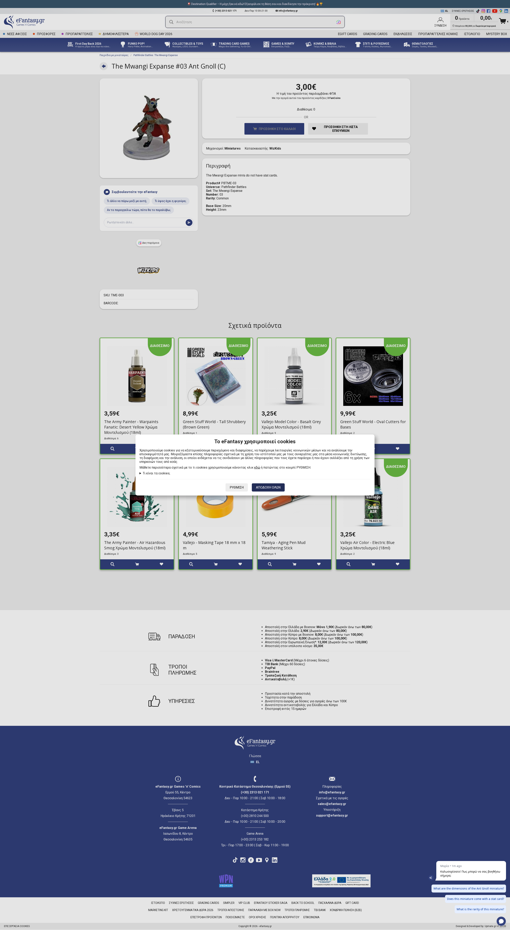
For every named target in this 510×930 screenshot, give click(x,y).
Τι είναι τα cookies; (156, 473)
